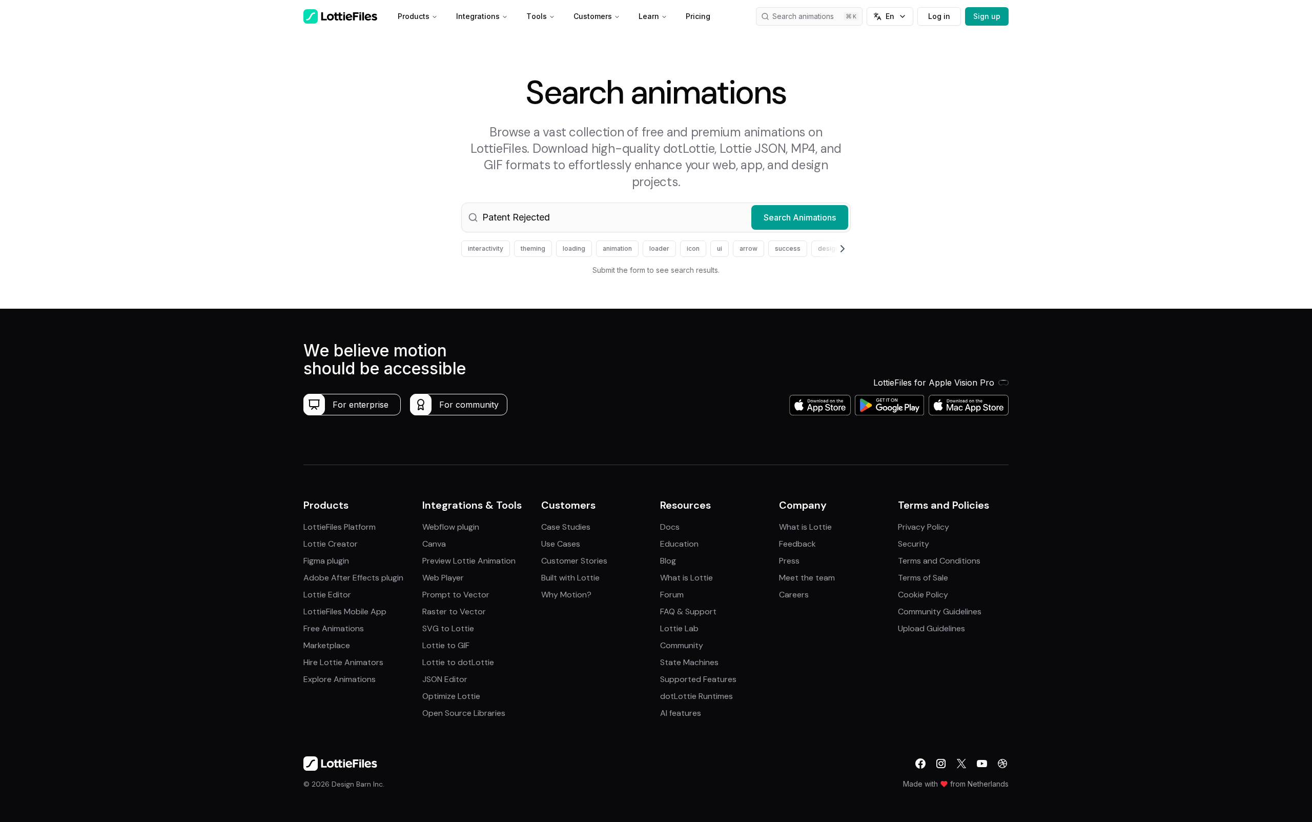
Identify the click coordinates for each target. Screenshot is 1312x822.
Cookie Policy (923, 594)
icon (693, 248)
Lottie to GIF (445, 645)
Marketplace (326, 645)
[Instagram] (941, 763)
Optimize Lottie (451, 696)
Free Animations (333, 628)
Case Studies (565, 527)
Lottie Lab (679, 628)
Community (681, 645)
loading (574, 248)
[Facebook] (920, 763)
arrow (748, 248)
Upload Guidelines (931, 628)
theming (533, 248)
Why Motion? (566, 594)
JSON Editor (444, 679)
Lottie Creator (330, 543)
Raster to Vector (454, 611)
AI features (680, 713)
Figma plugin (326, 560)
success (788, 248)
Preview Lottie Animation (469, 560)
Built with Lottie (570, 577)
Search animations (803, 16)
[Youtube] (982, 763)
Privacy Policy (923, 527)
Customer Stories (574, 560)
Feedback (797, 543)
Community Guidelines (939, 611)
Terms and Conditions (939, 560)
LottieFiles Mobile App (344, 611)
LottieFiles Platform (339, 527)
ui (719, 248)
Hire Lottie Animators (343, 662)
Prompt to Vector (455, 594)
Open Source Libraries (463, 713)
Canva (434, 543)
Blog (668, 560)
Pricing (698, 16)
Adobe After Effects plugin (353, 577)
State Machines (689, 662)
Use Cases (560, 543)
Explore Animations (339, 679)
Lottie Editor (327, 594)
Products (413, 16)
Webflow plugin (450, 527)
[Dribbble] (1002, 763)
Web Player (443, 577)
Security (913, 543)
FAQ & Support (688, 611)
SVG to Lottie (448, 628)
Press (789, 560)
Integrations (478, 16)
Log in (939, 16)
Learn (649, 16)
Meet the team (807, 577)
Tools (536, 16)
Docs (670, 527)
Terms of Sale (923, 577)
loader (659, 248)
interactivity (485, 248)
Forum (672, 594)
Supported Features (698, 679)
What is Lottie (686, 577)
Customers (592, 16)
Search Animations (800, 217)
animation (617, 248)
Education (679, 543)
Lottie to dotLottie (458, 662)
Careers (794, 594)
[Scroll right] (830, 248)
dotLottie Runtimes (696, 696)
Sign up (986, 16)
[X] (961, 763)
